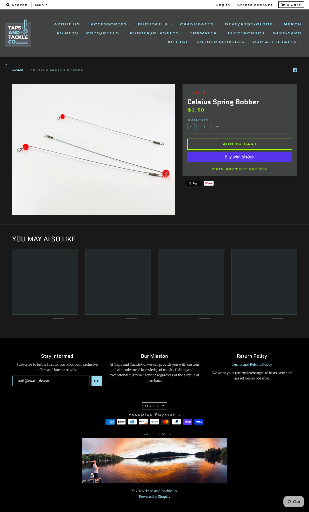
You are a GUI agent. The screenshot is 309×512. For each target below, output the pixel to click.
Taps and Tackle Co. (161, 491)
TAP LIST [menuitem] (176, 42)
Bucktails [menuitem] (153, 24)
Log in (223, 5)
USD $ (39, 5)
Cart (294, 5)
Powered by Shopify (154, 496)
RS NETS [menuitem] (67, 33)
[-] (154, 64)
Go (97, 381)
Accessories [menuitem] (109, 24)
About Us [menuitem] (67, 24)
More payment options (239, 169)
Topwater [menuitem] (203, 33)
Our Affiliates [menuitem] (275, 42)
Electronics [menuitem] (246, 33)
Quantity (198, 120)
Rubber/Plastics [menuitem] (154, 33)
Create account (255, 5)
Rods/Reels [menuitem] (102, 33)
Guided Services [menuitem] (220, 42)
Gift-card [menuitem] (286, 33)
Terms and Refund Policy (252, 364)
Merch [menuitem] (292, 24)
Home (18, 70)
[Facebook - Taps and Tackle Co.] (295, 70)
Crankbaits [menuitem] (197, 24)
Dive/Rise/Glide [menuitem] (249, 24)
